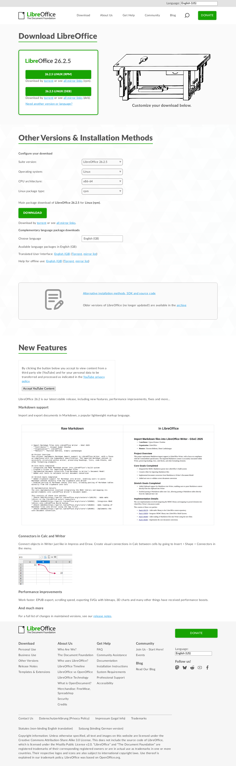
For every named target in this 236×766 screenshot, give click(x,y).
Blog (173, 15)
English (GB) (62, 254)
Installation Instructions (112, 666)
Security (63, 699)
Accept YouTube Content (38, 388)
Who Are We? (67, 649)
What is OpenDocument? (74, 683)
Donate (207, 15)
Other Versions (28, 660)
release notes (102, 616)
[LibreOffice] (36, 15)
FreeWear (83, 689)
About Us (106, 15)
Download (83, 15)
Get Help (129, 15)
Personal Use (27, 649)
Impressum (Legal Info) (110, 718)
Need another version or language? (49, 104)
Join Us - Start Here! (150, 649)
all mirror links (73, 81)
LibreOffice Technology (73, 677)
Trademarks (139, 718)
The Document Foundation (75, 655)
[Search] (187, 15)
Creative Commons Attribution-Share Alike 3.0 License (54, 740)
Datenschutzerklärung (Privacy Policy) (64, 718)
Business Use (27, 655)
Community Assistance (112, 655)
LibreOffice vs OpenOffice (75, 672)
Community (152, 15)
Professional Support (111, 677)
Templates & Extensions (34, 672)
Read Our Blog (145, 669)
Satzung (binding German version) (101, 728)
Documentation (107, 660)
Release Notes (28, 666)
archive (182, 305)
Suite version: (27, 162)
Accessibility (105, 683)
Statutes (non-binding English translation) (45, 728)
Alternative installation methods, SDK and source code (119, 293)
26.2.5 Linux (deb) (58, 91)
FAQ (100, 649)
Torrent (77, 254)
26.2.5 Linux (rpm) (58, 74)
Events (140, 655)
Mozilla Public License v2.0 (74, 744)
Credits (62, 704)
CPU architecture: (30, 181)
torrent (48, 81)
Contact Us (25, 718)
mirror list (89, 254)
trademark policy (52, 757)
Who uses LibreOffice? (73, 660)
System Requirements (111, 672)
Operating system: (30, 171)
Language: (173, 3)
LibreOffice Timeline (71, 666)
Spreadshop (65, 693)
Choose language (29, 238)
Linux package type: (31, 191)
